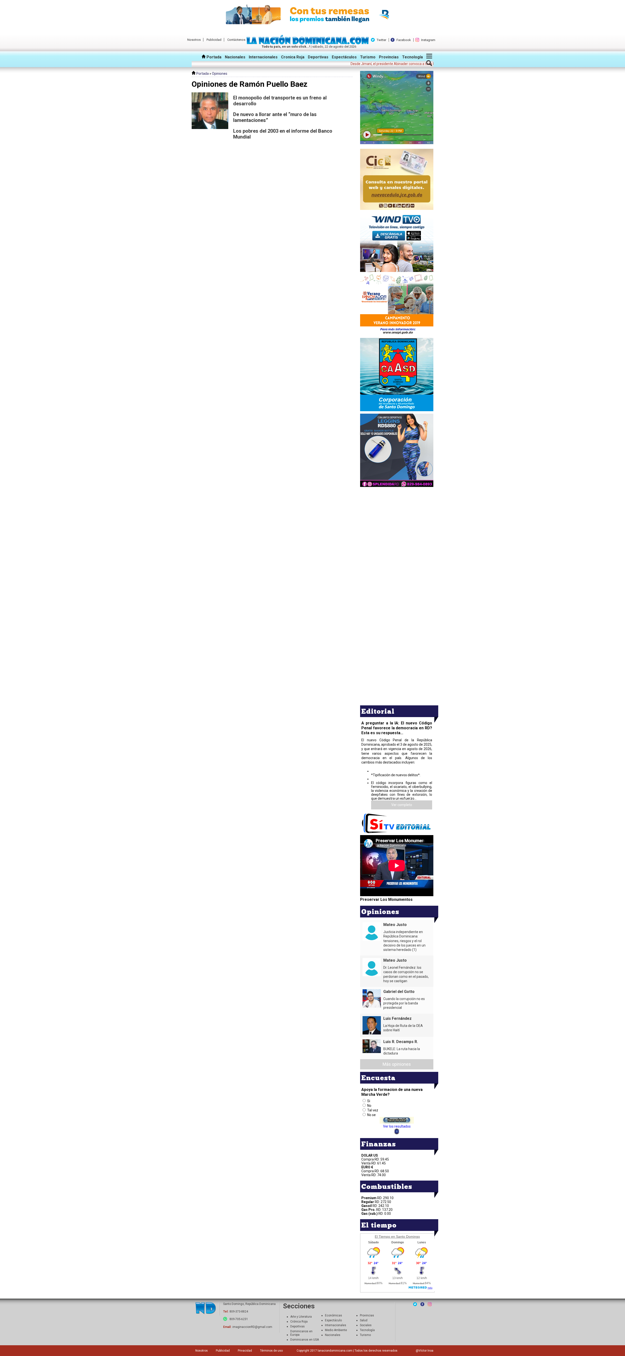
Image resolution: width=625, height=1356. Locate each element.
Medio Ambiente (336, 1330)
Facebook (403, 40)
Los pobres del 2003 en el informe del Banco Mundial (282, 134)
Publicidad (214, 40)
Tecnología (412, 57)
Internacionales (263, 57)
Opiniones (219, 73)
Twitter (381, 40)
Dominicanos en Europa (301, 1333)
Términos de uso (271, 1350)
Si (368, 1101)
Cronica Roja (292, 57)
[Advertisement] (396, 522)
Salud (363, 1320)
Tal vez (372, 1110)
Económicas (333, 1315)
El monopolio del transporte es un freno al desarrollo (280, 101)
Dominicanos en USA (304, 1339)
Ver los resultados (397, 1126)
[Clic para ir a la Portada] (309, 43)
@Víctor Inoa (424, 1350)
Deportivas (318, 57)
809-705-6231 (238, 1319)
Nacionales (235, 57)
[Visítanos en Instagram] (430, 1304)
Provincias (389, 57)
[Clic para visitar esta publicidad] (312, 15)
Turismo (367, 57)
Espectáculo (333, 1320)
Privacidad (245, 1350)
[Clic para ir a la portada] (205, 1308)
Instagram (428, 40)
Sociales (366, 1325)
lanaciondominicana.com (335, 1350)
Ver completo (401, 805)
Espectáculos (344, 57)
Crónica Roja (299, 1321)
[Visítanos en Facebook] (422, 1304)
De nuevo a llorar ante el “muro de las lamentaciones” (275, 117)
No (369, 1106)
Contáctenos (236, 40)
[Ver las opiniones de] (210, 118)
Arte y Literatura (301, 1316)
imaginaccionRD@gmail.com (252, 1327)
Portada (213, 57)
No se (371, 1115)
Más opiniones (397, 1064)
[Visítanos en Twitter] (415, 1304)
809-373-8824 (238, 1311)
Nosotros (194, 40)
